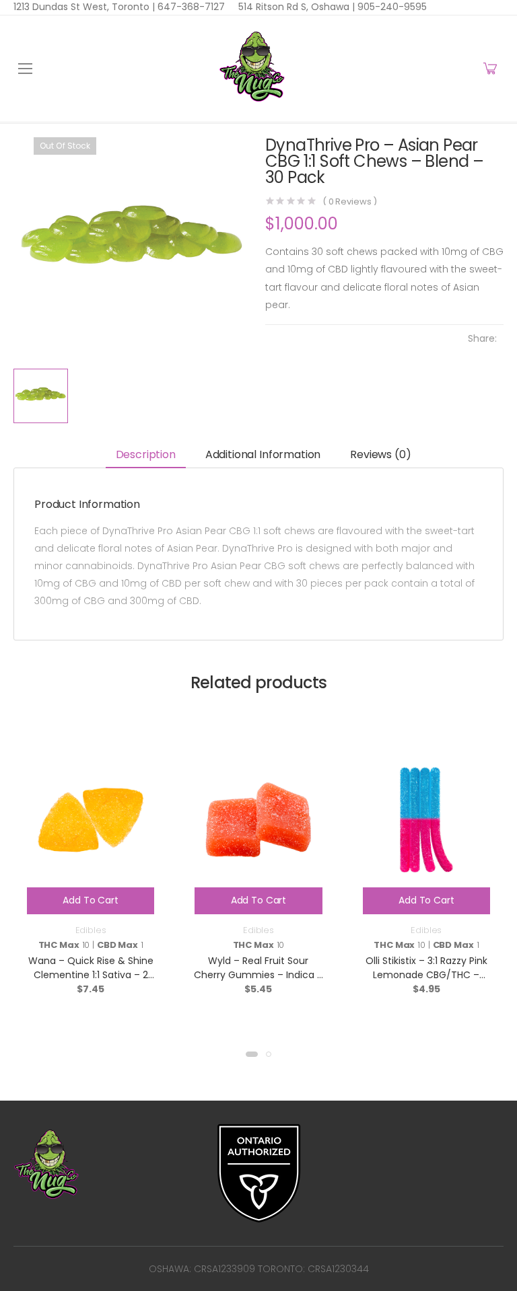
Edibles (90, 930)
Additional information (262, 454)
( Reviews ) (349, 201)
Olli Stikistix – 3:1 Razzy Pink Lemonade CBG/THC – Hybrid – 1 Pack (426, 975)
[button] (252, 1054)
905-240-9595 (391, 6)
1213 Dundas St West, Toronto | (84, 6)
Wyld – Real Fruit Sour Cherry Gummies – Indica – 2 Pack (258, 975)
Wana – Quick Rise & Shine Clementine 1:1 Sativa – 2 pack (90, 975)
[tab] (146, 455)
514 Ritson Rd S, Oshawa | (296, 6)
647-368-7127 (190, 6)
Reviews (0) (380, 454)
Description (146, 454)
